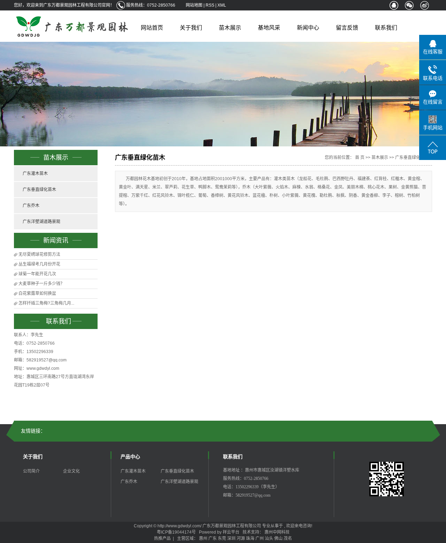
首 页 (359, 157)
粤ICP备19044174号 (176, 532)
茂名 (288, 538)
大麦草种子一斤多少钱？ (41, 283)
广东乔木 (31, 205)
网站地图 (194, 5)
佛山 (278, 538)
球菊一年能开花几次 (37, 274)
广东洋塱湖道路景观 (41, 221)
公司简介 (31, 471)
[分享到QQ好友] (393, 5)
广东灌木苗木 (35, 173)
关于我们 (191, 28)
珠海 (250, 538)
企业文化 (71, 471)
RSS (210, 5)
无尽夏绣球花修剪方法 (39, 254)
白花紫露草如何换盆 (37, 293)
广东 (212, 538)
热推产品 (162, 538)
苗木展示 (230, 28)
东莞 (222, 538)
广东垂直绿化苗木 (39, 189)
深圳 (231, 538)
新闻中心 (308, 28)
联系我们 (386, 28)
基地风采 (269, 28)
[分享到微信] (409, 5)
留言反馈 (347, 28)
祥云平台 (231, 532)
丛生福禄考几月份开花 (39, 264)
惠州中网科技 (277, 532)
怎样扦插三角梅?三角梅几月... (46, 303)
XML (221, 5)
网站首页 (152, 28)
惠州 (203, 538)
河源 (241, 538)
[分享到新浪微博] (424, 5)
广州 (259, 538)
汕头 (269, 538)
